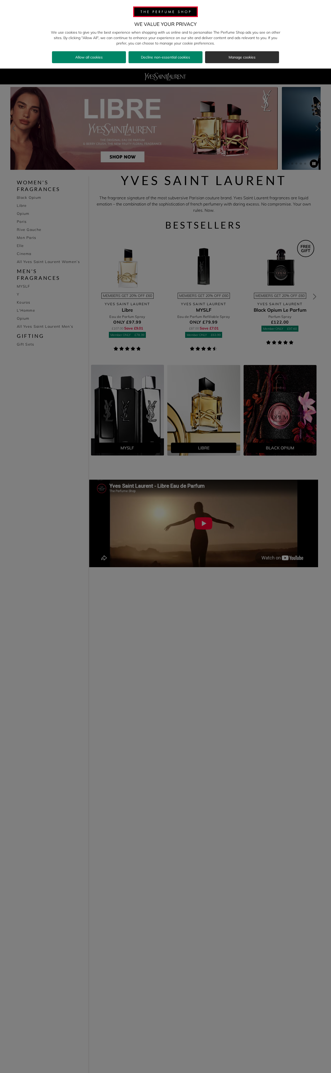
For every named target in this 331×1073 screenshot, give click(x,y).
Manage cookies (242, 57)
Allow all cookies (89, 57)
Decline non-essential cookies (165, 57)
